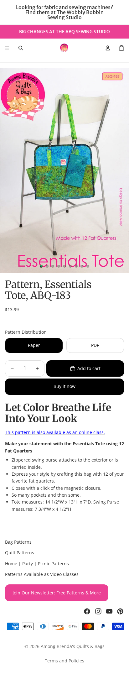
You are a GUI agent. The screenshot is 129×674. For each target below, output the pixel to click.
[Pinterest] (120, 611)
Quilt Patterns (19, 553)
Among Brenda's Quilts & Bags (73, 646)
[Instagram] (98, 611)
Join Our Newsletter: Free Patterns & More (57, 593)
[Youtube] (109, 611)
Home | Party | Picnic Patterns (37, 564)
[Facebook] (87, 611)
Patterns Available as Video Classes (42, 574)
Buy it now (64, 386)
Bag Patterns (18, 542)
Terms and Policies (64, 661)
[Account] (108, 48)
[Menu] (7, 48)
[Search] (21, 48)
